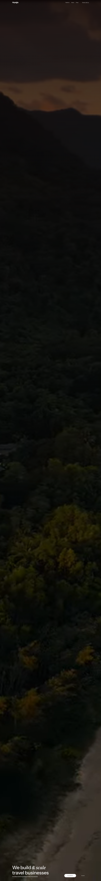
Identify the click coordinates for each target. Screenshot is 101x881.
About (72, 2)
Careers (83, 875)
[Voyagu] (15, 2)
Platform (67, 2)
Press (77, 2)
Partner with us (85, 2)
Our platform (70, 875)
